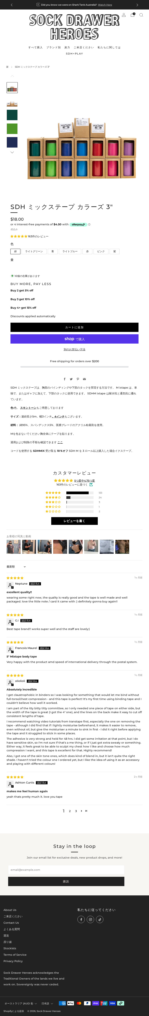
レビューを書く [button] (74, 521)
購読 (66, 881)
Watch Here (105, 4)
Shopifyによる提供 (13, 1011)
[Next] (137, 4)
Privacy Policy (13, 961)
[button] (19, 236)
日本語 (45, 1003)
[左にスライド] (12, 77)
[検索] (141, 15)
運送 (6, 935)
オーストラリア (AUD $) (19, 1003)
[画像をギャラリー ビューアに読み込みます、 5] (12, 142)
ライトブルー (70, 251)
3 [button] (76, 811)
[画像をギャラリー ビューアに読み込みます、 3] (12, 115)
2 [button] (70, 811)
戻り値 (7, 942)
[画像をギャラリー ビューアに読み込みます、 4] (12, 128)
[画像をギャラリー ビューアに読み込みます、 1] (12, 87)
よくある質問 (11, 929)
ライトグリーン (34, 251)
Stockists (9, 948)
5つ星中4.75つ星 (84, 480)
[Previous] (11, 4)
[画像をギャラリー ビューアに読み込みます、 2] (12, 101)
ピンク (101, 251)
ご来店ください (13, 916)
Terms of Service (15, 954)
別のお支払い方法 (74, 349)
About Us (9, 910)
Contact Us (11, 922)
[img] (15, 578)
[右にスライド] (12, 152)
